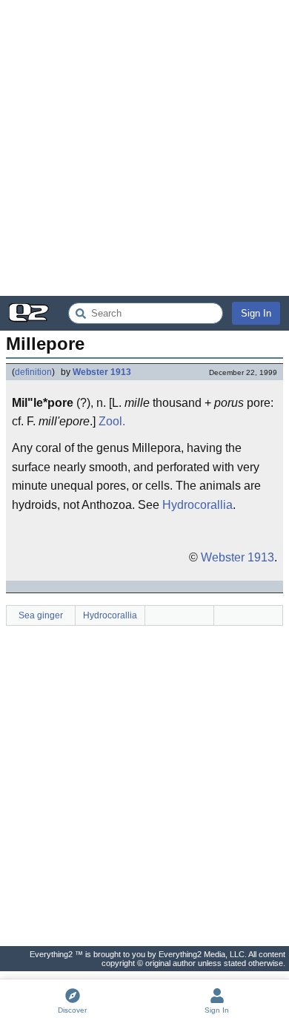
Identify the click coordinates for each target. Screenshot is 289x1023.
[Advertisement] (144, 148)
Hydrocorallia (197, 505)
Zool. (112, 421)
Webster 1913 (102, 372)
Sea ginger (41, 615)
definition (33, 372)
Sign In (256, 313)
